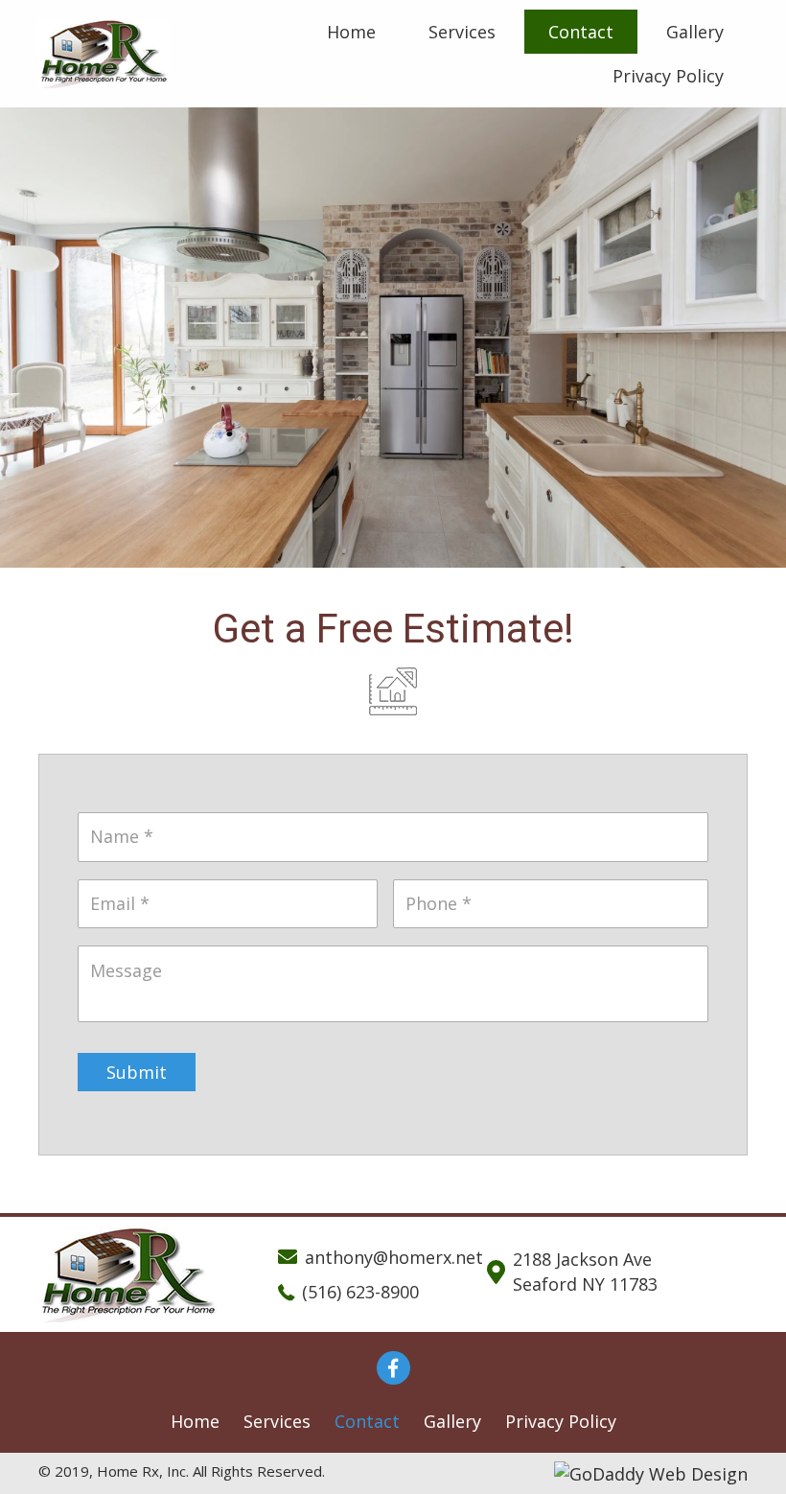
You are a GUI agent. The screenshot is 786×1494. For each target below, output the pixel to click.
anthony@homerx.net (394, 1257)
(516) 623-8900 (360, 1291)
